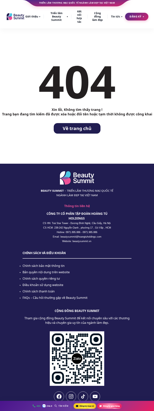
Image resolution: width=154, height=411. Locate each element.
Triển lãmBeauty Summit (59, 16)
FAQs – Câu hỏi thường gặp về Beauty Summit (55, 298)
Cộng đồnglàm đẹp (97, 16)
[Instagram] (71, 396)
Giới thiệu (32, 16)
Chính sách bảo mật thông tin (44, 266)
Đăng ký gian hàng (111, 406)
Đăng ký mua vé (87, 406)
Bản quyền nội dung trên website (46, 272)
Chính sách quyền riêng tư (41, 278)
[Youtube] (95, 396)
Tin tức (116, 16)
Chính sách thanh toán (39, 291)
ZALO (49, 406)
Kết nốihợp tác (79, 16)
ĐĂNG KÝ (137, 16)
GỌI (39, 406)
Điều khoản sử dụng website (43, 285)
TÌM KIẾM (63, 406)
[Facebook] (59, 396)
